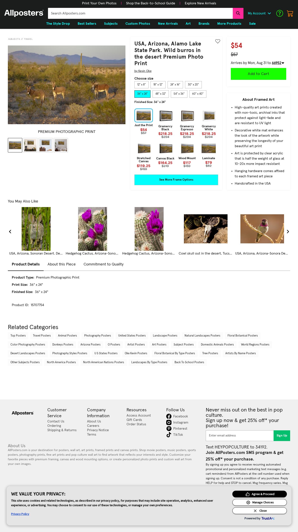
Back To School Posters (189, 362)
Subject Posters (184, 344)
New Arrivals (168, 23)
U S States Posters (106, 353)
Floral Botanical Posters (243, 335)
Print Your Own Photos (99, 3)
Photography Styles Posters (69, 353)
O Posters (114, 344)
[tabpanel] (176, 139)
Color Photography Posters (27, 344)
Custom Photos (137, 23)
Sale (252, 23)
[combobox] (140, 13)
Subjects (14, 39)
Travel (28, 39)
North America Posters (61, 362)
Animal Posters (67, 335)
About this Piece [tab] (62, 264)
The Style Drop (58, 23)
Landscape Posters (165, 335)
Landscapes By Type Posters (149, 362)
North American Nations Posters (103, 362)
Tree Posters (210, 353)
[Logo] (24, 13)
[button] (99, 3)
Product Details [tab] (26, 264)
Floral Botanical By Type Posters (174, 353)
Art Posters (159, 344)
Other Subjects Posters (25, 362)
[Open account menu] (269, 13)
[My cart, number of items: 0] (290, 13)
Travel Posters (42, 335)
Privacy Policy (20, 514)
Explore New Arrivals (200, 3)
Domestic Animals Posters (217, 344)
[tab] (141, 85)
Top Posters (18, 335)
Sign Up (282, 435)
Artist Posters (136, 344)
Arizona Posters (90, 344)
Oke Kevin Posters (136, 353)
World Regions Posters (255, 344)
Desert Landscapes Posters (27, 353)
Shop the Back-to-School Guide (150, 3)
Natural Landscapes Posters (202, 335)
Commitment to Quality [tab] (103, 264)
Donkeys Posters (62, 344)
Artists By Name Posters (240, 353)
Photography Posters (97, 335)
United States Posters (132, 335)
